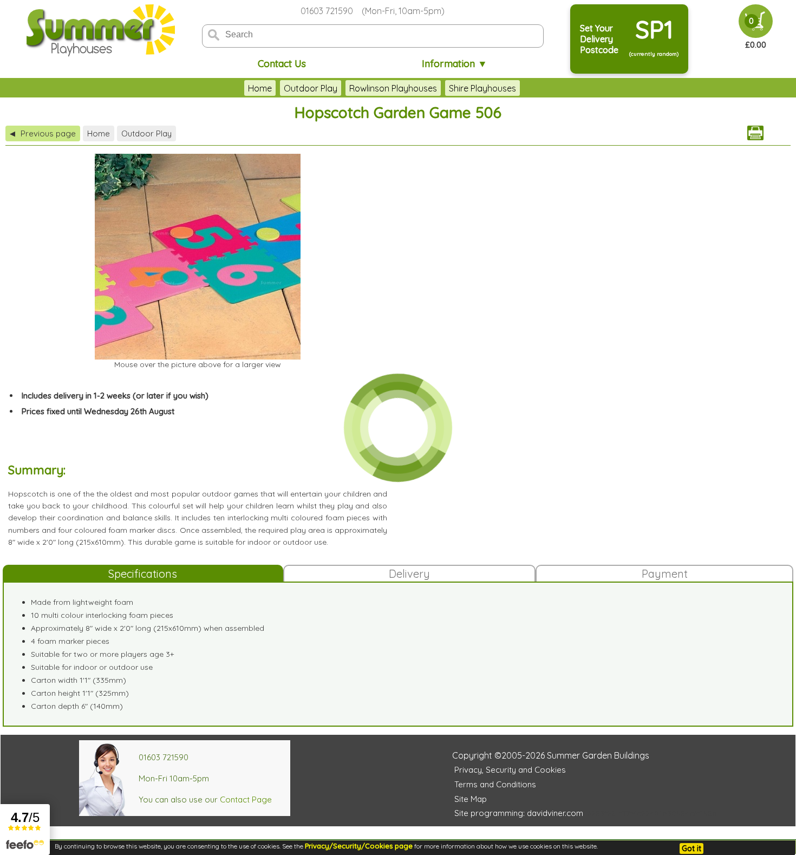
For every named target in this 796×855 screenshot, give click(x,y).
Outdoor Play (310, 88)
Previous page (43, 133)
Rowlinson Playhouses (393, 88)
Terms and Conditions (495, 784)
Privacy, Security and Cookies (510, 770)
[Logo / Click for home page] (99, 30)
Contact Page (246, 799)
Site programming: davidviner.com (518, 813)
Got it (691, 848)
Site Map (470, 799)
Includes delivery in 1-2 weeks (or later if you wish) (115, 395)
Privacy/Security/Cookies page (359, 845)
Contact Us (282, 63)
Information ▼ (454, 63)
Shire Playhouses (482, 88)
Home (260, 88)
